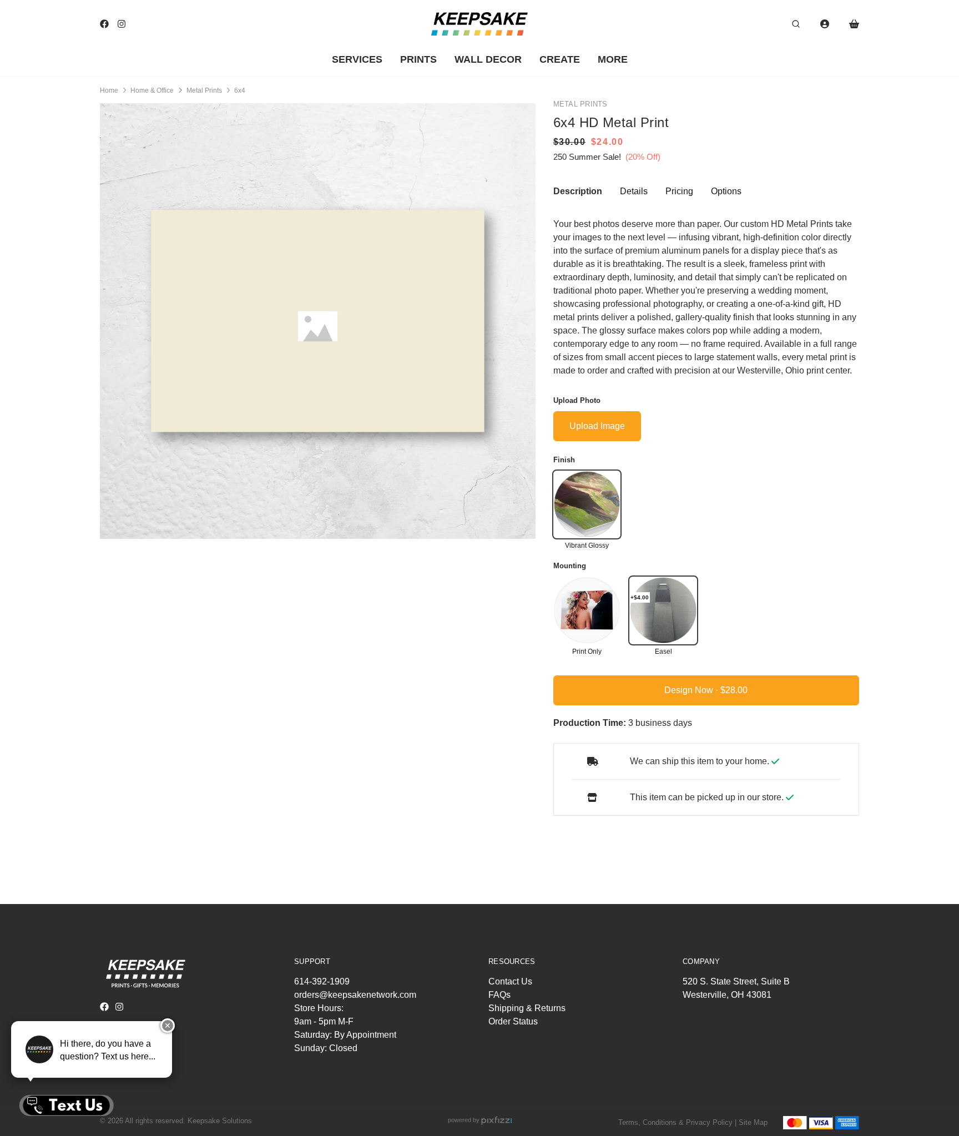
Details (634, 190)
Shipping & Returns (527, 1008)
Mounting (569, 565)
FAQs (499, 994)
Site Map (753, 1122)
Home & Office (152, 90)
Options (726, 190)
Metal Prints (204, 90)
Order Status (513, 1021)
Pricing (679, 190)
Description (577, 190)
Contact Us (510, 981)
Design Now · (692, 689)
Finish (564, 459)
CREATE (559, 59)
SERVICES (357, 59)
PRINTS (418, 59)
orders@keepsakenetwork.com (355, 994)
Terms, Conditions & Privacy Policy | (677, 1122)
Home (109, 90)
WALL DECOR (488, 59)
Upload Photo (576, 400)
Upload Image (597, 425)
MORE (613, 59)
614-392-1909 (322, 981)
